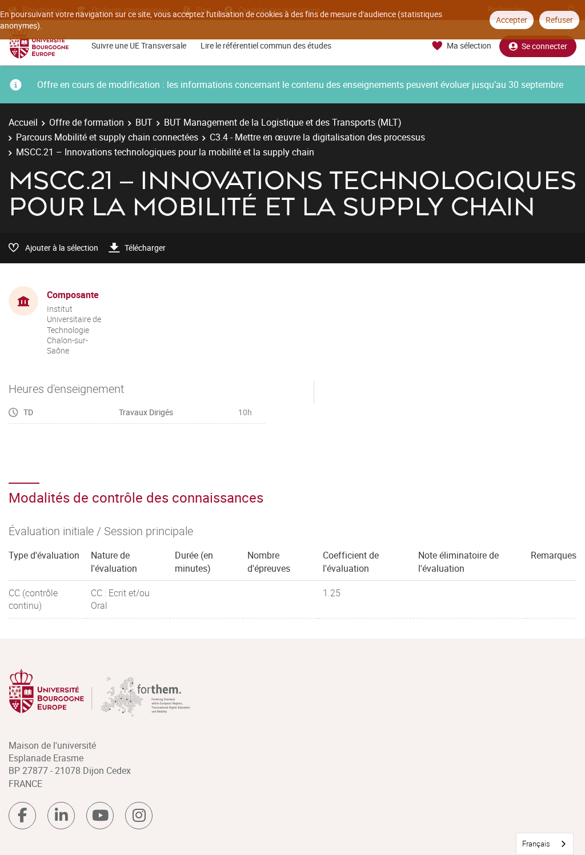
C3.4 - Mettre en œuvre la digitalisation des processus (317, 137)
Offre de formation (86, 122)
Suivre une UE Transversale (138, 45)
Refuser (559, 19)
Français (536, 843)
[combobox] (545, 844)
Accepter (511, 19)
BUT (144, 122)
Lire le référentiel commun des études (266, 45)
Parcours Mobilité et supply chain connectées (107, 137)
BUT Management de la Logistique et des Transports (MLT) (283, 122)
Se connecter (544, 46)
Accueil (23, 122)
